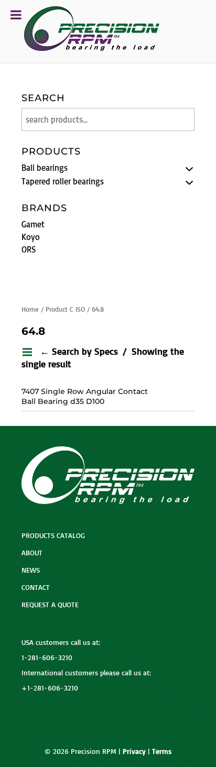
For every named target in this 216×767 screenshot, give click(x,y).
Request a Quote (50, 604)
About (31, 552)
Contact (35, 587)
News (30, 569)
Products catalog (53, 535)
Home (30, 309)
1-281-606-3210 (46, 657)
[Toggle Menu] (16, 14)
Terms (161, 751)
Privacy (134, 751)
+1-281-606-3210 (49, 687)
